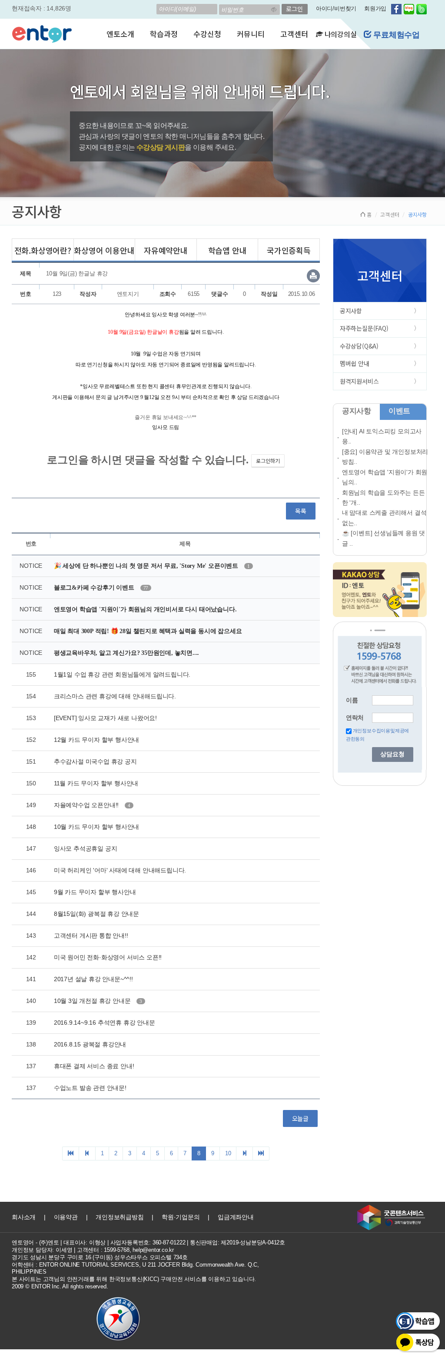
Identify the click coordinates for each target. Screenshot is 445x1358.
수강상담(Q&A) (359, 346)
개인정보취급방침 (119, 1217)
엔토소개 (120, 33)
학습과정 (163, 33)
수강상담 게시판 (160, 147)
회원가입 (375, 8)
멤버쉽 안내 (354, 363)
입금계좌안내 (236, 1217)
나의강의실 (340, 34)
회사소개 (24, 1217)
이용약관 (66, 1217)
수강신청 (207, 33)
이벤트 (399, 411)
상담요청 (392, 754)
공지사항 (351, 310)
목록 (300, 510)
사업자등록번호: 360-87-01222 (148, 1242)
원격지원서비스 (359, 381)
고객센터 (294, 33)
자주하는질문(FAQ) (364, 328)
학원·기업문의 (181, 1217)
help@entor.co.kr (153, 1250)
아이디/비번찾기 (336, 8)
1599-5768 (116, 1250)
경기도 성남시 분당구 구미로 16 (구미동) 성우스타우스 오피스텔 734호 (100, 1257)
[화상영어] (42, 32)
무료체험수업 (395, 34)
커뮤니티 (250, 33)
